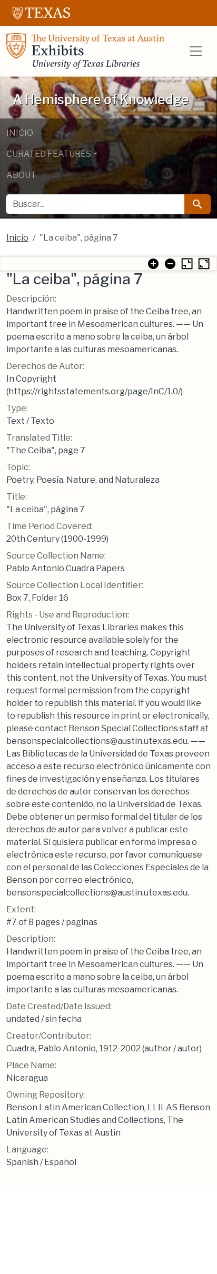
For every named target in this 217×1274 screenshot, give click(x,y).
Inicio (19, 133)
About (21, 175)
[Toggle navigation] (196, 51)
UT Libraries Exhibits (85, 51)
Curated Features (48, 154)
